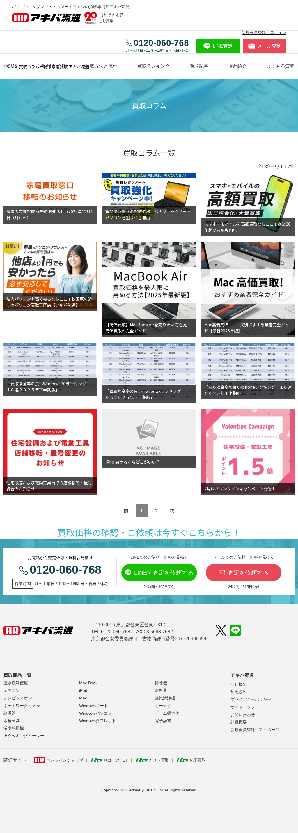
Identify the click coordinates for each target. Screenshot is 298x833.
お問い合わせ (242, 714)
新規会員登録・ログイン (264, 32)
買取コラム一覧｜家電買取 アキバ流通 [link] (54, 66)
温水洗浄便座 (15, 683)
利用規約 (238, 692)
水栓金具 (11, 720)
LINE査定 (223, 46)
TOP (7, 66)
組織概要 (238, 722)
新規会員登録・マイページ (254, 729)
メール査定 (269, 46)
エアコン (11, 690)
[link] (199, 66)
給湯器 (9, 713)
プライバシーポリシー (250, 699)
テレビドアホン (17, 698)
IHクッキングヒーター (23, 735)
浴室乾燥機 (13, 728)
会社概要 (238, 684)
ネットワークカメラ (21, 705)
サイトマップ (242, 707)
